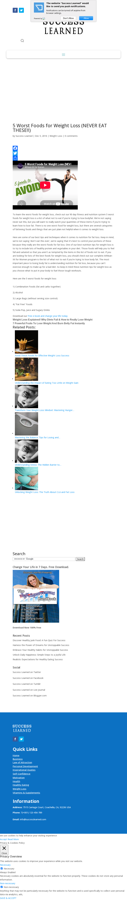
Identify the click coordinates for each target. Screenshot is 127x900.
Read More (13, 839)
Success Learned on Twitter (27, 672)
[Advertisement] (63, 91)
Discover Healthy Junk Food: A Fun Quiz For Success (39, 640)
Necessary (9, 868)
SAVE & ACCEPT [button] (8, 898)
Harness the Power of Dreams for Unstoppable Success (41, 645)
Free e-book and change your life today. (48, 315)
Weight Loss (56, 135)
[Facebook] (63, 148)
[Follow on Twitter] (21, 10)
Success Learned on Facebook (28, 678)
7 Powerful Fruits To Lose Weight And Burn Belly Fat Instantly (49, 323)
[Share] (63, 158)
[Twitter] (63, 153)
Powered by (38, 18)
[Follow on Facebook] (15, 10)
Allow (86, 18)
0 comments (71, 135)
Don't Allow (68, 18)
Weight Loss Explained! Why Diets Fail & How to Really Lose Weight (52, 319)
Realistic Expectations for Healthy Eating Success (38, 659)
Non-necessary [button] (7, 883)
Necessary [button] (5, 864)
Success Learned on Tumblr (27, 683)
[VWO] (46, 18)
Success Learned (24, 135)
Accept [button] (3, 839)
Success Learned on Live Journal (29, 689)
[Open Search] (22, 41)
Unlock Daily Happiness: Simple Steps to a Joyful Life (39, 654)
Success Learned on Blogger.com (30, 695)
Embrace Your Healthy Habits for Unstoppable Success (40, 649)
